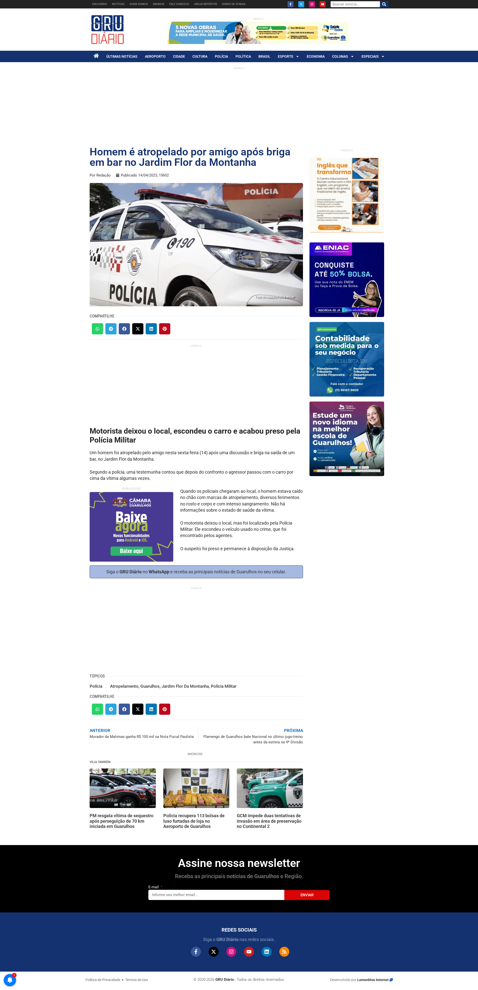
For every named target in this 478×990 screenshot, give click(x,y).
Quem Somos (138, 4)
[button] (97, 328)
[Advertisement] (239, 107)
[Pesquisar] (384, 4)
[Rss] (284, 952)
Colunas (340, 56)
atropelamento (124, 686)
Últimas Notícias (121, 56)
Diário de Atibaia (233, 4)
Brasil (264, 56)
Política (243, 56)
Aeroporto (155, 56)
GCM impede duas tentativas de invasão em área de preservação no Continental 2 (269, 821)
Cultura (199, 56)
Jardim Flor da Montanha (185, 686)
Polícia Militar (224, 686)
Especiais (370, 56)
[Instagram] (312, 4)
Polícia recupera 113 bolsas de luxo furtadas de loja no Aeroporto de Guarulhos (194, 821)
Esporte (285, 56)
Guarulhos (150, 686)
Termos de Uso (136, 980)
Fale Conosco (179, 4)
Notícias (118, 4)
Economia (316, 56)
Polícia (221, 56)
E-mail (154, 887)
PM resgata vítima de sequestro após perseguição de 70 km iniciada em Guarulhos (121, 821)
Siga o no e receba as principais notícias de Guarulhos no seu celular (195, 571)
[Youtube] (323, 4)
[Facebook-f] (291, 4)
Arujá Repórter (205, 4)
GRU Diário (99, 4)
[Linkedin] (267, 952)
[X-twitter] (301, 4)
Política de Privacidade (102, 980)
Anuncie (158, 4)
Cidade (179, 56)
